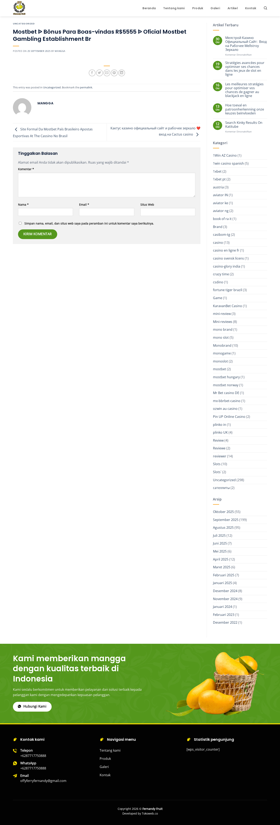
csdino (218, 282)
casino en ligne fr (226, 250)
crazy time (221, 274)
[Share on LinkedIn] (121, 73)
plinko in (219, 424)
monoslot (220, 361)
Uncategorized (24, 23)
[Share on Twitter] (99, 73)
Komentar (26, 169)
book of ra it (222, 219)
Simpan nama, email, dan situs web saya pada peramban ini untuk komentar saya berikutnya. (89, 223)
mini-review (222, 313)
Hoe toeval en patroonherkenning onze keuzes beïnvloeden (244, 109)
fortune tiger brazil (227, 290)
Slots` (217, 472)
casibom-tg (221, 234)
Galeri (215, 8)
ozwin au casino (225, 408)
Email (84, 204)
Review (218, 440)
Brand (217, 226)
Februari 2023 (223, 614)
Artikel (233, 8)
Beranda (149, 8)
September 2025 (225, 519)
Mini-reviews (222, 321)
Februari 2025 (223, 575)
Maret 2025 (221, 567)
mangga (60, 50)
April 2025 (220, 559)
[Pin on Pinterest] (114, 73)
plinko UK (220, 432)
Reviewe (219, 448)
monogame (222, 353)
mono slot (221, 337)
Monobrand (222, 345)
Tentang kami (174, 8)
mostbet (219, 369)
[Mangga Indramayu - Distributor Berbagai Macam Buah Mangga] (33, 8)
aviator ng (221, 211)
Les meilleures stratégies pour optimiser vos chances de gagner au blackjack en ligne (244, 90)
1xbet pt (219, 179)
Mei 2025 (220, 551)
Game (217, 298)
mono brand (222, 329)
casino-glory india (226, 266)
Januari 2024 (222, 606)
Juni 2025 (220, 543)
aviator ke (220, 203)
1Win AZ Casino (225, 155)
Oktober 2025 (223, 511)
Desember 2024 (225, 591)
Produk (197, 8)
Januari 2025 (222, 583)
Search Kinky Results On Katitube (243, 125)
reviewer (219, 456)
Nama (23, 204)
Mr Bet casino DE (226, 393)
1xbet (217, 171)
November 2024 (225, 599)
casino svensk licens (228, 258)
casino (218, 242)
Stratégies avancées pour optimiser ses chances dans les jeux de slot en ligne (244, 69)
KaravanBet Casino (227, 306)
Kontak (250, 8)
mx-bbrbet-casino (226, 401)
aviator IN (220, 195)
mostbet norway (225, 385)
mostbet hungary (226, 377)
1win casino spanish (228, 163)
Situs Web (147, 204)
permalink (86, 87)
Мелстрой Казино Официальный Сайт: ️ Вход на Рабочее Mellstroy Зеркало (246, 44)
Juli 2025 (219, 535)
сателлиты (221, 487)
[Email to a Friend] (107, 73)
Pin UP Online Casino (229, 416)
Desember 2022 (225, 622)
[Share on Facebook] (92, 73)
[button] (265, 8)
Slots (217, 464)
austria (218, 187)
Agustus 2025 (223, 527)
